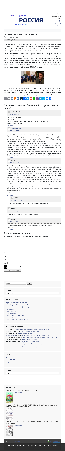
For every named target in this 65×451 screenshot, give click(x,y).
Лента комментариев (12, 361)
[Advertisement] (12, 5)
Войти (7, 357)
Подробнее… (37, 448)
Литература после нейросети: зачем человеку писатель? (32, 329)
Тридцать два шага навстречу (15, 315)
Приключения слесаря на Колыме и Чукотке (19, 308)
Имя (6, 256)
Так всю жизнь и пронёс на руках (16, 302)
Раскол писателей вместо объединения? (36, 345)
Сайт (5, 263)
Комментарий (9, 253)
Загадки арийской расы (24, 333)
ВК (60, 21)
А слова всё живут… (12, 317)
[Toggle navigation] (6, 30)
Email (6, 259)
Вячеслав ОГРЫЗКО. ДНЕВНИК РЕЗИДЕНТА (21, 390)
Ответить (10, 125)
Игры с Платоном (11, 309)
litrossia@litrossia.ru (15, 441)
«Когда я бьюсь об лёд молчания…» (17, 319)
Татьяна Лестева (11, 335)
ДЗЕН (59, 26)
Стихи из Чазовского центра (15, 306)
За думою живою (11, 313)
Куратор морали (16, 128)
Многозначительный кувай (30, 331)
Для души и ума (11, 311)
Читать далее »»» (18, 392)
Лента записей (10, 359)
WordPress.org (10, 363)
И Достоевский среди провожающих (17, 304)
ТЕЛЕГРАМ (57, 23)
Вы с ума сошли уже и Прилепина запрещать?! (37, 335)
